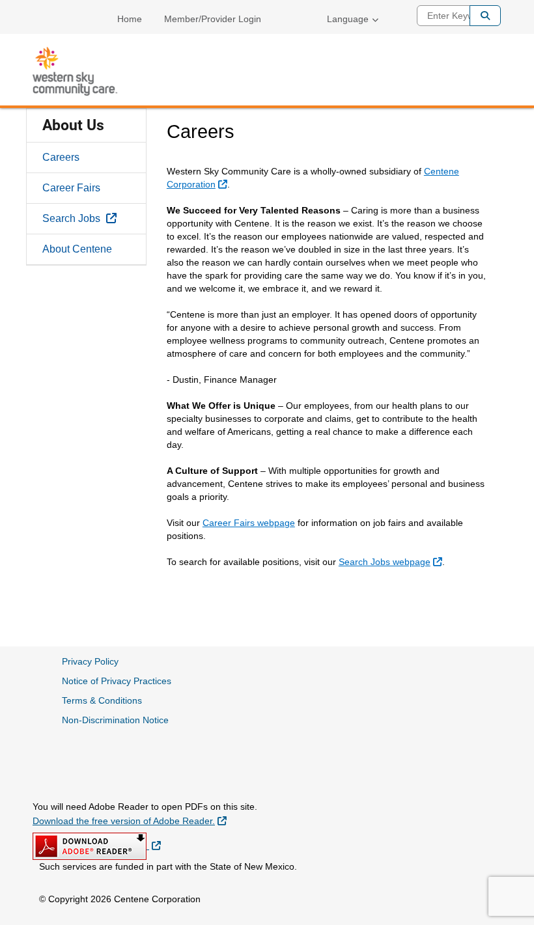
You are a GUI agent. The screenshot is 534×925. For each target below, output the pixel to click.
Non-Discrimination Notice (115, 720)
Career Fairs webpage (249, 523)
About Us (73, 125)
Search (485, 15)
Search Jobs (94, 218)
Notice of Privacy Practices (116, 681)
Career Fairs (71, 187)
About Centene (77, 249)
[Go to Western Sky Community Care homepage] (75, 71)
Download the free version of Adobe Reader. (130, 820)
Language (348, 19)
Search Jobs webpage (392, 561)
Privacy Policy (90, 661)
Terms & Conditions (102, 700)
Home (129, 19)
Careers (60, 157)
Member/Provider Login (212, 19)
